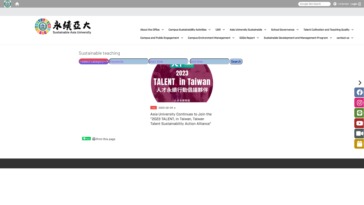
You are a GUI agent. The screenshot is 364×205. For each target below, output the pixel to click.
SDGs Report (247, 37)
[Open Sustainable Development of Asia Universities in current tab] (63, 24)
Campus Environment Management (209, 37)
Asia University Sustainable (246, 29)
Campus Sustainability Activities (187, 29)
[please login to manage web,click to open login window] (7, 4)
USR (218, 29)
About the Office (150, 29)
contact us (343, 37)
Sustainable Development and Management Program (296, 37)
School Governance (282, 29)
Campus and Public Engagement (159, 37)
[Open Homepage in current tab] (17, 4)
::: (181, 11)
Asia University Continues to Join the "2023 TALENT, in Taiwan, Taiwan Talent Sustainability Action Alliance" (181, 119)
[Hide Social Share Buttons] (359, 82)
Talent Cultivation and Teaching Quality (326, 29)
